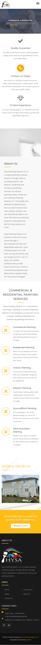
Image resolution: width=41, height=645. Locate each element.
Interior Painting (22, 368)
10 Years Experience (20, 105)
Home (7, 590)
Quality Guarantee (20, 48)
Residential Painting (23, 347)
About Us (26, 594)
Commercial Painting (24, 327)
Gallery (7, 594)
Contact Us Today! (20, 76)
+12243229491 (19, 613)
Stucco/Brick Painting (24, 408)
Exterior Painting (22, 388)
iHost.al (29, 640)
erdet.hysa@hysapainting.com (16, 616)
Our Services (28, 590)
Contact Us (9, 598)
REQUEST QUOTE (20, 526)
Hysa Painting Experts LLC (29, 637)
